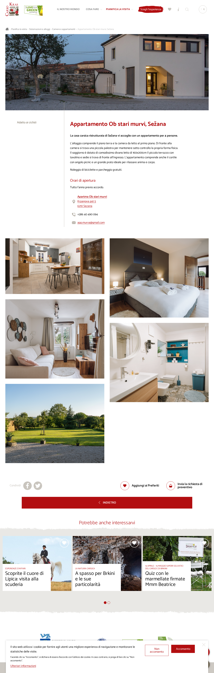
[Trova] (187, 9)
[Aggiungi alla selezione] (64, 543)
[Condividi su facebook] (27, 485)
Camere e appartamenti (63, 29)
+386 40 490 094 (87, 214)
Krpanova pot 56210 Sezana (92, 201)
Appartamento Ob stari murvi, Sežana (96, 29)
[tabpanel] (37, 568)
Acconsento (183, 649)
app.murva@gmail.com (91, 222)
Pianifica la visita (19, 29)
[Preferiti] (169, 9)
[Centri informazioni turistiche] (178, 9)
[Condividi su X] (37, 485)
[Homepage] (12, 9)
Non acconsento (157, 650)
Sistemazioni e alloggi (39, 29)
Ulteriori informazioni (23, 666)
